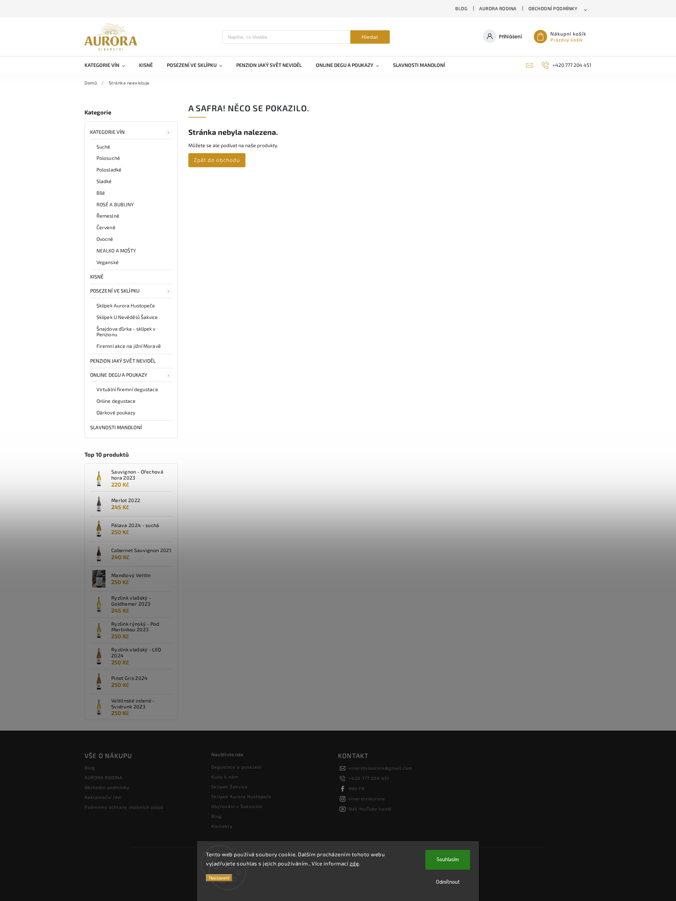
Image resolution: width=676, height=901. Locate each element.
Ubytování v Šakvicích (236, 806)
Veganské (107, 262)
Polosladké (108, 170)
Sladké (104, 181)
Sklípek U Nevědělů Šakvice (127, 317)
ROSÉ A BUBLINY (115, 204)
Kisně (97, 277)
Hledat (370, 37)
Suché (103, 147)
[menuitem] (108, 65)
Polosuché (108, 158)
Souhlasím (448, 859)
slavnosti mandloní (116, 427)
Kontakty (222, 826)
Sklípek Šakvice (229, 786)
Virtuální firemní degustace (127, 389)
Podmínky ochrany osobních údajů (123, 807)
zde (354, 863)
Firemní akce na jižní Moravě (128, 346)
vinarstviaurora (367, 798)
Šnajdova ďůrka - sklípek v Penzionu (126, 332)
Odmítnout (448, 882)
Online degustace (116, 401)
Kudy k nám (224, 777)
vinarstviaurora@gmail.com (380, 768)
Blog (461, 8)
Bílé (100, 193)
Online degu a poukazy (118, 375)
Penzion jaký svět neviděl (123, 361)
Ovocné (104, 239)
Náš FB (357, 788)
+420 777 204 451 (369, 778)
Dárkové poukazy (116, 412)
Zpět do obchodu (217, 160)
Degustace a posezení (236, 767)
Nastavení (219, 878)
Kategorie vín (107, 132)
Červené (105, 227)
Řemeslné (107, 216)
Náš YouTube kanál (370, 809)
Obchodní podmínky (553, 8)
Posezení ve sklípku (114, 291)
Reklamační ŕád (102, 797)
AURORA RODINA (498, 8)
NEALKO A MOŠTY (116, 251)
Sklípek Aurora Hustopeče (125, 305)
